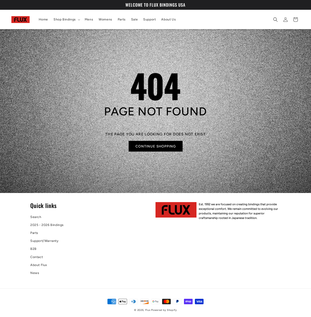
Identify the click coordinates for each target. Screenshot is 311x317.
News (34, 273)
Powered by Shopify (164, 310)
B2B (33, 249)
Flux (147, 310)
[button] (66, 19)
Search (35, 217)
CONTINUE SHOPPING (155, 146)
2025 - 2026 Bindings (47, 225)
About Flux (38, 265)
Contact (36, 257)
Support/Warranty (44, 241)
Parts (34, 233)
